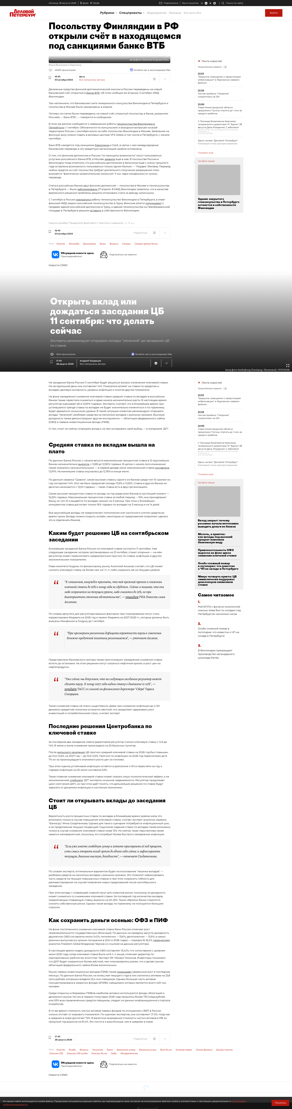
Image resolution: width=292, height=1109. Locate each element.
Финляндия (74, 243)
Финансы (113, 243)
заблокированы (87, 189)
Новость (60, 243)
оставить (95, 210)
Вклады (72, 1049)
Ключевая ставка (184, 1049)
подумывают (153, 203)
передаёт (70, 689)
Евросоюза (102, 145)
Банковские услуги (147, 1049)
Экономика (97, 1049)
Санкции (126, 243)
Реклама (175, 13)
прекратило (83, 199)
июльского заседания (71, 752)
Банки (103, 243)
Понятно (280, 1102)
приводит (132, 597)
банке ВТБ (93, 92)
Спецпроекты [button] (131, 13)
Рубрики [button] (107, 13)
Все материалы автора (92, 79)
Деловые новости (224, 1049)
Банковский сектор (126, 1049)
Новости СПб (56, 1053)
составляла (162, 467)
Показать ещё (205, 152)
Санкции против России (146, 243)
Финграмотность (129, 1053)
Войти (274, 12)
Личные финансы (204, 1049)
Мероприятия (157, 13)
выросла (83, 464)
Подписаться (171, 3)
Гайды (114, 1053)
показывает (124, 971)
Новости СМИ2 (58, 265)
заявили (109, 159)
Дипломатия (89, 243)
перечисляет (161, 940)
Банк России (166, 1049)
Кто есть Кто (192, 13)
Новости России (99, 1053)
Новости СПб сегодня (77, 1053)
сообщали (76, 780)
